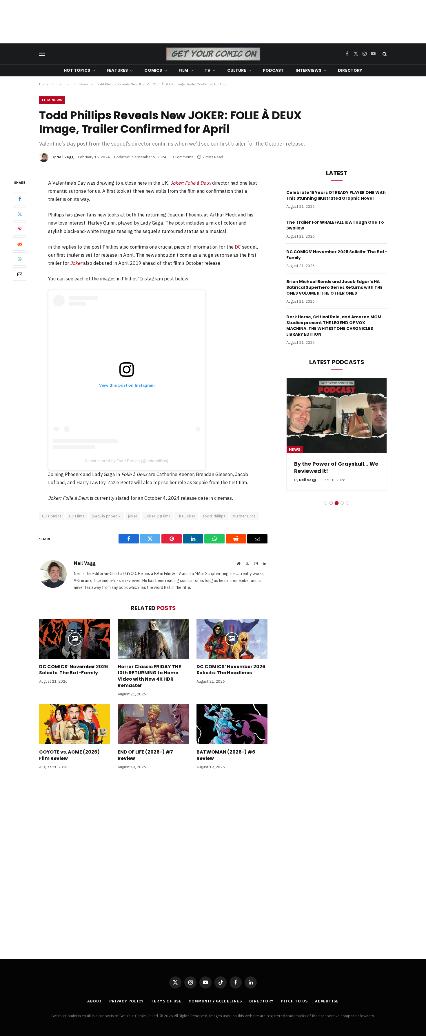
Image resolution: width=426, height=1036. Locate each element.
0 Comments (183, 157)
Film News (52, 100)
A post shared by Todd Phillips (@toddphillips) (126, 460)
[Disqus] (153, 861)
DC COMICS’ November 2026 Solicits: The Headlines (230, 670)
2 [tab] (331, 503)
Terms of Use (166, 1001)
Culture (236, 70)
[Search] (384, 53)
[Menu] (42, 53)
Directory (350, 70)
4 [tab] (342, 503)
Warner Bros (244, 516)
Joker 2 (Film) (157, 516)
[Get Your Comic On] (213, 53)
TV (207, 70)
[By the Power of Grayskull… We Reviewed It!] (337, 415)
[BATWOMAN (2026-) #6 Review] (231, 724)
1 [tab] (325, 503)
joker (133, 516)
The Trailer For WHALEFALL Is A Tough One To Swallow (335, 225)
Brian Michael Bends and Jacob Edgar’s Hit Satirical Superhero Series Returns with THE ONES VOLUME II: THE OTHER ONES (334, 287)
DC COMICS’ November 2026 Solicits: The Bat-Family (73, 670)
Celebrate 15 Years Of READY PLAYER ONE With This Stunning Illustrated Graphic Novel (336, 195)
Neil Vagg (65, 157)
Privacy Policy (126, 1001)
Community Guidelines (215, 1001)
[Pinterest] (19, 229)
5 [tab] (347, 503)
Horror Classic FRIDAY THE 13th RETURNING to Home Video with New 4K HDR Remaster (149, 676)
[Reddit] (19, 244)
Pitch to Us (294, 1001)
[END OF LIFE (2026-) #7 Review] (153, 724)
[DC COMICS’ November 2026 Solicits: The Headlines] (231, 639)
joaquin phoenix (106, 516)
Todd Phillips (214, 516)
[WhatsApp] (19, 259)
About (94, 1001)
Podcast (273, 70)
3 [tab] (336, 503)
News (295, 449)
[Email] (19, 274)
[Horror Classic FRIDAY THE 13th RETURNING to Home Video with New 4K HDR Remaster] (153, 639)
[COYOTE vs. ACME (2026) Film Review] (74, 724)
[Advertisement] (213, 22)
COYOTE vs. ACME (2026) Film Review (69, 755)
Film (183, 70)
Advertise (327, 1001)
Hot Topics (77, 70)
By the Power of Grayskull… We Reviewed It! (336, 467)
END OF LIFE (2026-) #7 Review (145, 755)
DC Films (77, 516)
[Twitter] (19, 214)
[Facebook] (19, 198)
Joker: (190, 183)
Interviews (308, 70)
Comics (153, 70)
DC (238, 247)
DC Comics (52, 516)
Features (117, 70)
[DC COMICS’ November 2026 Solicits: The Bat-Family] (74, 639)
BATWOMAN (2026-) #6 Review (225, 755)
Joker (76, 263)
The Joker (186, 516)
